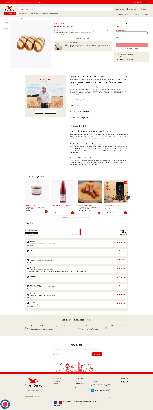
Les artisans (120, 14)
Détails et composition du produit (60, 34)
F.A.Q (76, 381)
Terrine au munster (31, 205)
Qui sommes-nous (57, 381)
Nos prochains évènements (59, 390)
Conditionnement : (121, 30)
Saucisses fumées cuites (85, 205)
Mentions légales (108, 397)
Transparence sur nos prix (81, 388)
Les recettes (128, 14)
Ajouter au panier (131, 45)
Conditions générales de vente (118, 397)
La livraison (77, 385)
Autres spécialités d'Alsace (23, 18)
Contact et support (79, 383)
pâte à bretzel (105, 136)
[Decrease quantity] (117, 40)
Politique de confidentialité (98, 397)
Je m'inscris (97, 354)
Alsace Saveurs (7, 18)
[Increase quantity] (124, 40)
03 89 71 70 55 (97, 382)
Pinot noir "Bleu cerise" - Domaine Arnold (62, 206)
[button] (46, 211)
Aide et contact (119, 9)
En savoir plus (39, 111)
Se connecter (132, 9)
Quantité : (118, 37)
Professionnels (144, 14)
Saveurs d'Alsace (14, 18)
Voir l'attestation (31, 233)
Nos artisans (55, 383)
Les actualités (136, 14)
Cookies (126, 397)
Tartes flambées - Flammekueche (49, 13)
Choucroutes (22, 13)
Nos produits (11, 13)
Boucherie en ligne (33, 13)
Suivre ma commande (80, 390)
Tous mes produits (50, 111)
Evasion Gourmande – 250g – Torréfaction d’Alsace (113, 206)
